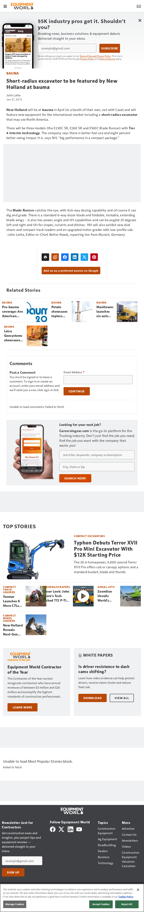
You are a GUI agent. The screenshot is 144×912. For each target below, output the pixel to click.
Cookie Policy (125, 896)
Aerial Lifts (106, 586)
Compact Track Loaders (9, 589)
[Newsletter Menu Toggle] (138, 6)
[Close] (138, 890)
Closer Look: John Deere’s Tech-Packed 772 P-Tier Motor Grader (55, 596)
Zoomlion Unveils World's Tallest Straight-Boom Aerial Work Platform (107, 596)
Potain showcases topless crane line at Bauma (59, 311)
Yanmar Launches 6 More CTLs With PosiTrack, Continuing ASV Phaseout (11, 601)
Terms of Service (107, 58)
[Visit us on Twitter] (61, 829)
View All (122, 698)
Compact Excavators (89, 536)
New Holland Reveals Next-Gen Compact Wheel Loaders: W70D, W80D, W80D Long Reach (13, 630)
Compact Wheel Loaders (9, 618)
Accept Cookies (101, 904)
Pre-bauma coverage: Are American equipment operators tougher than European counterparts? (13, 311)
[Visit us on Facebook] (53, 829)
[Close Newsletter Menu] (139, 20)
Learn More (22, 707)
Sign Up (13, 872)
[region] (72, 898)
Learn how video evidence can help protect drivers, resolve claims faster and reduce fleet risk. (106, 682)
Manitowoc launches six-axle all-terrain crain (104, 311)
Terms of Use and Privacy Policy (95, 55)
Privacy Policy (87, 58)
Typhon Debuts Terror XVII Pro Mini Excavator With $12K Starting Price (106, 549)
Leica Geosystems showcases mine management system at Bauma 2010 (14, 336)
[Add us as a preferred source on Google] (55, 257)
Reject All (126, 904)
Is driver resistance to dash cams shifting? (103, 669)
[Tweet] (84, 257)
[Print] (45, 257)
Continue (77, 391)
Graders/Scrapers (56, 586)
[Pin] (94, 257)
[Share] (65, 257)
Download (92, 698)
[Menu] (5, 6)
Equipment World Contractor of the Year (34, 669)
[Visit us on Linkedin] (70, 829)
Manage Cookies (14, 904)
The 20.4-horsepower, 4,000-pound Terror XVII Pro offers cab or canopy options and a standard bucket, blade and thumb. (106, 567)
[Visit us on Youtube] (79, 829)
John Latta (13, 95)
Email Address (74, 372)
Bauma (12, 73)
